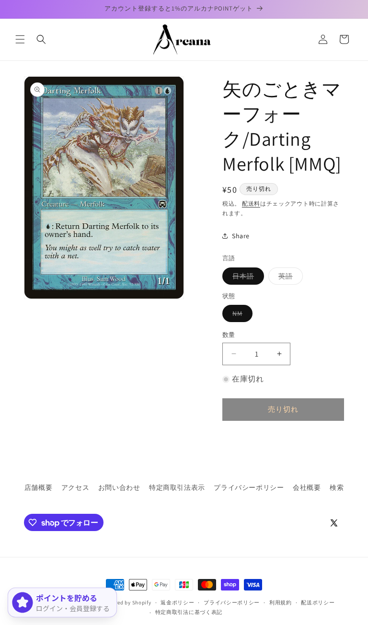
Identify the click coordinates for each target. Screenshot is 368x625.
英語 (288, 278)
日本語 (246, 278)
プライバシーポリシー (249, 487)
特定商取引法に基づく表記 (188, 612)
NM (240, 315)
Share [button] (241, 235)
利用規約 (280, 602)
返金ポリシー (177, 602)
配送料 (251, 203)
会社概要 (307, 487)
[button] (20, 39)
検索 (337, 487)
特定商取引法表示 (177, 487)
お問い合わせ (119, 487)
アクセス (75, 487)
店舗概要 (38, 487)
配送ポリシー (317, 602)
